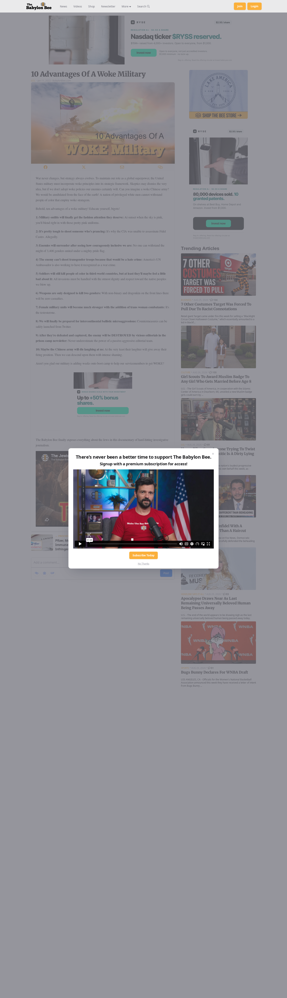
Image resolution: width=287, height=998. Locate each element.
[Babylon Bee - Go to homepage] (39, 6)
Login (254, 6)
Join (239, 6)
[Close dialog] (213, 454)
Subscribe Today (143, 555)
